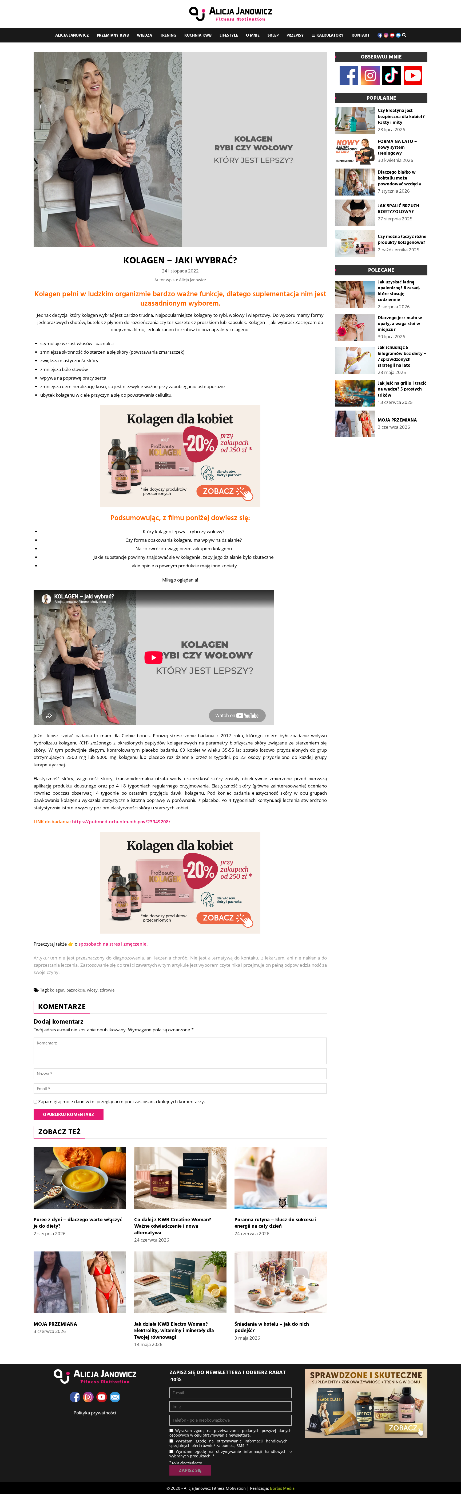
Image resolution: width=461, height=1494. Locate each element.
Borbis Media (282, 1488)
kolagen (57, 990)
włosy (92, 990)
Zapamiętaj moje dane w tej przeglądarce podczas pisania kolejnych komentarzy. (121, 1101)
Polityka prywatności (95, 1413)
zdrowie (107, 990)
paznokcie (75, 990)
